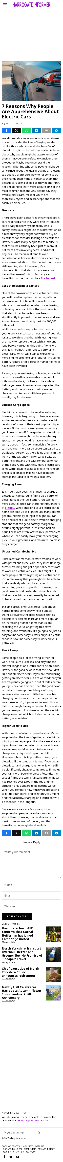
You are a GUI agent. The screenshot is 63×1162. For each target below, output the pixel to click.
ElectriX (10, 508)
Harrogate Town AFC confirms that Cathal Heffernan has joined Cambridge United (17, 933)
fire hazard (48, 278)
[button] (38, 1132)
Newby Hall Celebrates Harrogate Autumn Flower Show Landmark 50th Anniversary (21, 992)
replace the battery (35, 297)
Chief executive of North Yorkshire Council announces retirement (20, 972)
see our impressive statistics (32, 1120)
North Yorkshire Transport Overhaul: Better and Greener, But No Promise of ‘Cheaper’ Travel (22, 954)
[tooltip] (6, 130)
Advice (19, 123)
